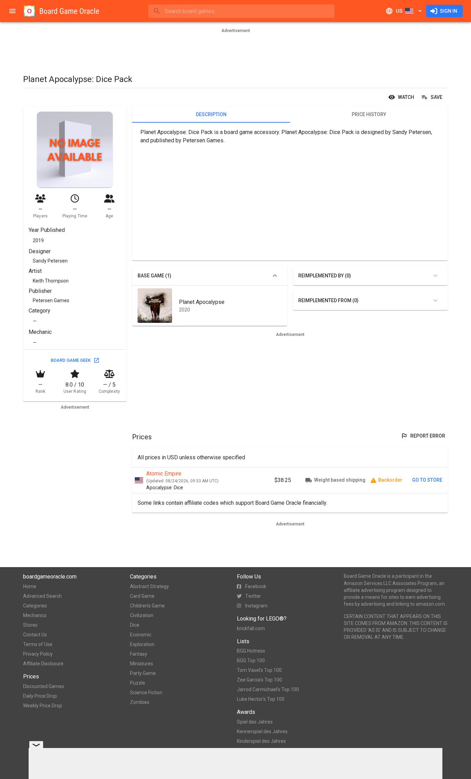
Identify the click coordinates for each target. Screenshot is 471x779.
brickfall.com (251, 628)
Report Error (427, 436)
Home (29, 586)
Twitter (253, 596)
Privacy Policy (38, 654)
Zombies (139, 702)
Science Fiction (146, 692)
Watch (406, 97)
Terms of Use (37, 644)
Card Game (142, 596)
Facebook (255, 586)
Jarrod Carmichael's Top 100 (268, 689)
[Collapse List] (275, 276)
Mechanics (35, 615)
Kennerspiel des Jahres (262, 731)
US (399, 11)
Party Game (143, 673)
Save (436, 97)
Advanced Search (42, 596)
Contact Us (35, 634)
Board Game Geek (71, 360)
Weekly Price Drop (42, 705)
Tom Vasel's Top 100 (259, 670)
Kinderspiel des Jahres (261, 741)
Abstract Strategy (149, 586)
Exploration (142, 644)
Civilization (141, 615)
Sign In (448, 11)
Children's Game (147, 605)
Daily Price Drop (40, 696)
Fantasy (138, 654)
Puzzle (137, 683)
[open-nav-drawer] (12, 11)
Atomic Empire (163, 473)
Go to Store (427, 480)
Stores (30, 625)
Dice (134, 625)
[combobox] (241, 11)
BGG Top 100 (251, 660)
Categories (35, 605)
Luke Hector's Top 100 (260, 699)
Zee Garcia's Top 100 (259, 680)
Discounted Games (43, 686)
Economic (140, 634)
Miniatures (141, 663)
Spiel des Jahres (255, 722)
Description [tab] (211, 114)
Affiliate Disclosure (43, 663)
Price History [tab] (369, 114)
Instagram (256, 605)
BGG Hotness (251, 651)
